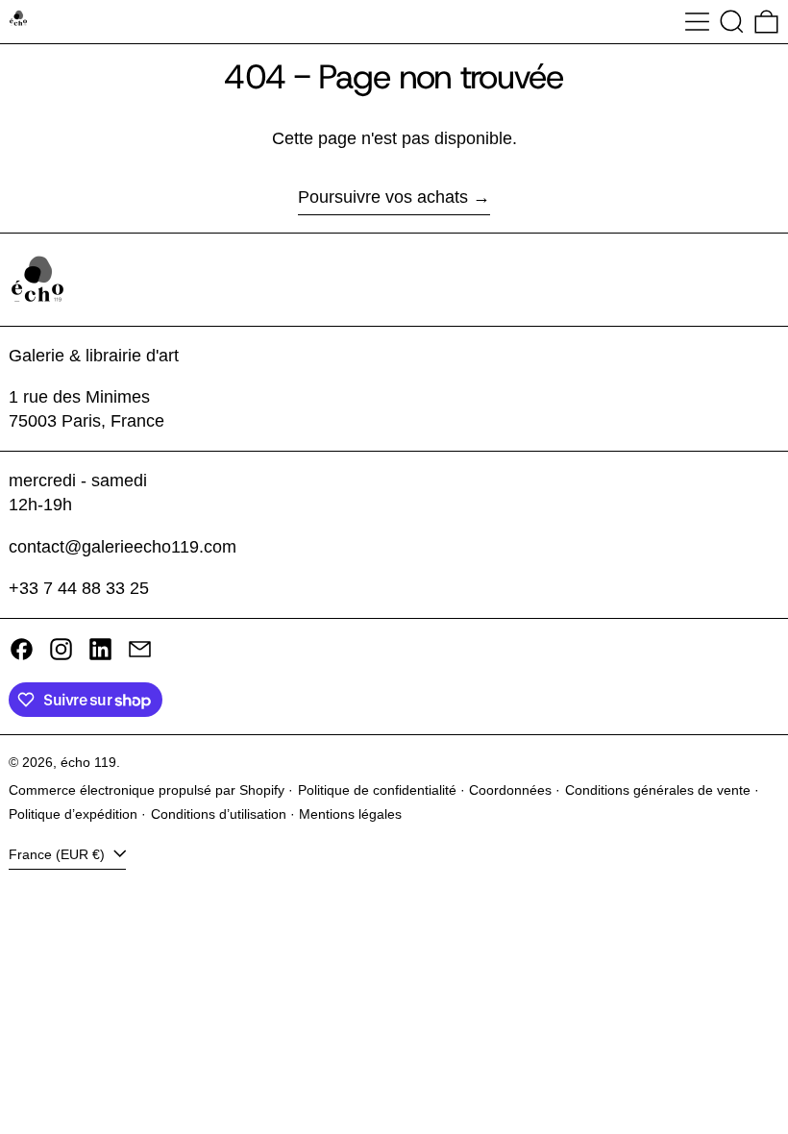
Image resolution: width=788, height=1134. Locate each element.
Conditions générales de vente (658, 790)
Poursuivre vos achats (383, 197)
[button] (732, 21)
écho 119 (88, 762)
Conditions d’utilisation (218, 814)
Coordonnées (510, 790)
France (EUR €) (59, 854)
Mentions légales (350, 814)
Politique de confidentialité (377, 790)
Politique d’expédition (73, 814)
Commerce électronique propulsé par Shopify (146, 790)
